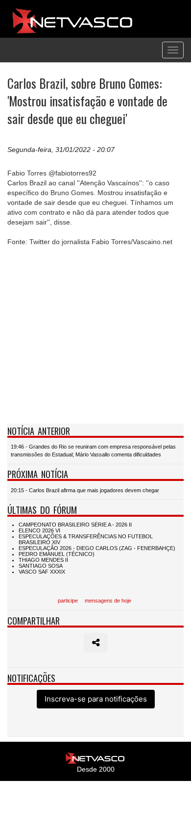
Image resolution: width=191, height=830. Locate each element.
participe (68, 601)
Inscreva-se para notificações (96, 699)
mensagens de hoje (108, 601)
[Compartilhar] (96, 643)
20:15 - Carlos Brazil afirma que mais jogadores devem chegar (85, 490)
